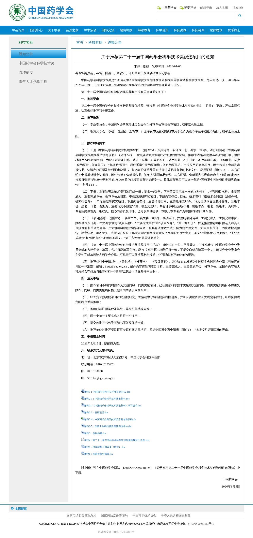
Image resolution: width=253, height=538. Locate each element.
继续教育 (144, 30)
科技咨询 (198, 30)
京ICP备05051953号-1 (201, 523)
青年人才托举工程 (33, 82)
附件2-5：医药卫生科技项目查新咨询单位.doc (108, 426)
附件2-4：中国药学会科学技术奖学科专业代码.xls (110, 419)
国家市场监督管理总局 (81, 515)
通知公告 (26, 54)
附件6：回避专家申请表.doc (98, 454)
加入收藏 (222, 7)
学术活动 (90, 30)
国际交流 (108, 30)
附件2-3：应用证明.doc (96, 412)
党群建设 (216, 30)
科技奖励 (180, 30)
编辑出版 (126, 30)
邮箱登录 (206, 7)
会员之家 (72, 30)
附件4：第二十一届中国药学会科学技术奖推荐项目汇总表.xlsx (116, 440)
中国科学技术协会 (144, 515)
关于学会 (54, 30)
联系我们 (234, 30)
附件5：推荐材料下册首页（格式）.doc (104, 447)
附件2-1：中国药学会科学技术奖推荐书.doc (106, 398)
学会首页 (18, 30)
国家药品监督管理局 (114, 515)
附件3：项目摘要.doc (95, 433)
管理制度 (26, 72)
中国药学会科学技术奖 (36, 63)
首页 (79, 42)
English (238, 7)
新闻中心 (36, 30)
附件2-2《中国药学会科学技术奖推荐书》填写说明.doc (112, 405)
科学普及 (162, 30)
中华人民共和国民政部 (176, 515)
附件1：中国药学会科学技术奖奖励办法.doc (107, 391)
